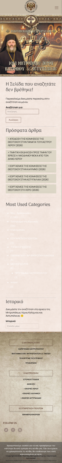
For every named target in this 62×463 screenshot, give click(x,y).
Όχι (38, 459)
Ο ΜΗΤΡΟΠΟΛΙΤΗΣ (31, 342)
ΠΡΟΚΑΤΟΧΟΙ (31, 363)
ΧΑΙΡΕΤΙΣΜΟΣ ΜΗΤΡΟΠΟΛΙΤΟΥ (31, 349)
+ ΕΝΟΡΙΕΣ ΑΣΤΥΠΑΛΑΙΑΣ (31, 398)
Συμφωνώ (28, 459)
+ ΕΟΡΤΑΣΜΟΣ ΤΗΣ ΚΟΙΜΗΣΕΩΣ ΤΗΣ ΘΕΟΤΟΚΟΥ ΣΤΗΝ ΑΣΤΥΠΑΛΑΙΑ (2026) (28, 178)
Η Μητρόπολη (18, 230)
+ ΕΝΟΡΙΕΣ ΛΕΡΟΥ (31, 388)
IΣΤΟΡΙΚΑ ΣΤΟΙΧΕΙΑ (31, 379)
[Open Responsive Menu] (56, 7)
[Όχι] (58, 452)
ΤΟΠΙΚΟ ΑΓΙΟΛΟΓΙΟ (21, 247)
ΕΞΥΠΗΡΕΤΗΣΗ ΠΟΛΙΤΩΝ (24, 238)
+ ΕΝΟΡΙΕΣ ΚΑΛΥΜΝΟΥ (31, 393)
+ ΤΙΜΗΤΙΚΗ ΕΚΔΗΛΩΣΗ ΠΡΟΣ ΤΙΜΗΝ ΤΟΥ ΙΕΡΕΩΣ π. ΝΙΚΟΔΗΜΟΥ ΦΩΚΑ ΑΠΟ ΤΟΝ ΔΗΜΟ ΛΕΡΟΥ (30, 155)
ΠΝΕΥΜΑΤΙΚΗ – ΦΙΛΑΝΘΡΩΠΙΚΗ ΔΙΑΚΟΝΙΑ (32, 255)
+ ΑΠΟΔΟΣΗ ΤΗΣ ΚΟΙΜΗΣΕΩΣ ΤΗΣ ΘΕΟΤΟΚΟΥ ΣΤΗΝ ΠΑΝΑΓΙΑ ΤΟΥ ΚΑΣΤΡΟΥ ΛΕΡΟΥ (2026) (30, 142)
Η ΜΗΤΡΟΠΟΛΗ (31, 373)
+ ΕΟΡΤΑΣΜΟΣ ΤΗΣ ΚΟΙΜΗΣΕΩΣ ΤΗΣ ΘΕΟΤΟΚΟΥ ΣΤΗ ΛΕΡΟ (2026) (27, 188)
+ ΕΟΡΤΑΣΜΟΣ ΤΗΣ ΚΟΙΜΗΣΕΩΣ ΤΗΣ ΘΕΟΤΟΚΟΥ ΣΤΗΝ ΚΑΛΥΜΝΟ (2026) (27, 167)
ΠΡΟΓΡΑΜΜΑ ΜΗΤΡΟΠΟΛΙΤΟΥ (31, 273)
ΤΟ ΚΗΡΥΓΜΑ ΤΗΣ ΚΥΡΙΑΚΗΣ (31, 358)
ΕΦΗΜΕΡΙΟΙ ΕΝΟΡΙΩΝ (31, 414)
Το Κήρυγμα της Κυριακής (24, 221)
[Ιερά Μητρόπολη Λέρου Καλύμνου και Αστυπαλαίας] (31, 5)
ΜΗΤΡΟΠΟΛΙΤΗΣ (19, 264)
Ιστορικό (11, 321)
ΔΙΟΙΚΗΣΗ (31, 384)
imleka (14, 282)
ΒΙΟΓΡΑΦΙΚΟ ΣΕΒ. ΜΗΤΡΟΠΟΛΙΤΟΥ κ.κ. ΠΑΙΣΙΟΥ (31, 353)
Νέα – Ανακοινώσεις (21, 213)
